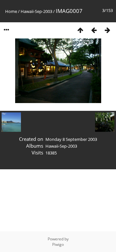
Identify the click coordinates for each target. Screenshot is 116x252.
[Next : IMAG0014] (107, 30)
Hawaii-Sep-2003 (36, 11)
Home (11, 11)
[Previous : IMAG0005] (94, 30)
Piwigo (58, 244)
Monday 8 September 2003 (71, 139)
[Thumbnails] (80, 30)
